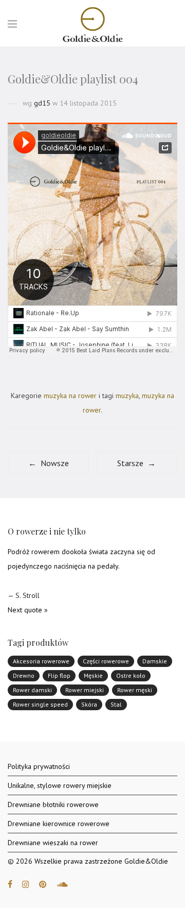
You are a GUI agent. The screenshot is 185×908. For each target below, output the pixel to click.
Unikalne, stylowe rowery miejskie (60, 785)
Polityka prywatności (39, 766)
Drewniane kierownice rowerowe (58, 823)
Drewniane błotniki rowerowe (53, 804)
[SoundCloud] (62, 883)
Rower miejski (84, 690)
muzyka (127, 395)
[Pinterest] (43, 883)
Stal (116, 704)
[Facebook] (10, 883)
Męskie (93, 675)
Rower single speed (40, 704)
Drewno (23, 675)
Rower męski (134, 690)
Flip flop (59, 675)
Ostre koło (130, 675)
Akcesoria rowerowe (41, 661)
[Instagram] (25, 883)
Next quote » (28, 609)
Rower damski (32, 690)
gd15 (42, 103)
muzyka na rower (70, 395)
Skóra (89, 704)
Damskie (154, 661)
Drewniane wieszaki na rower (53, 842)
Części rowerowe (106, 661)
